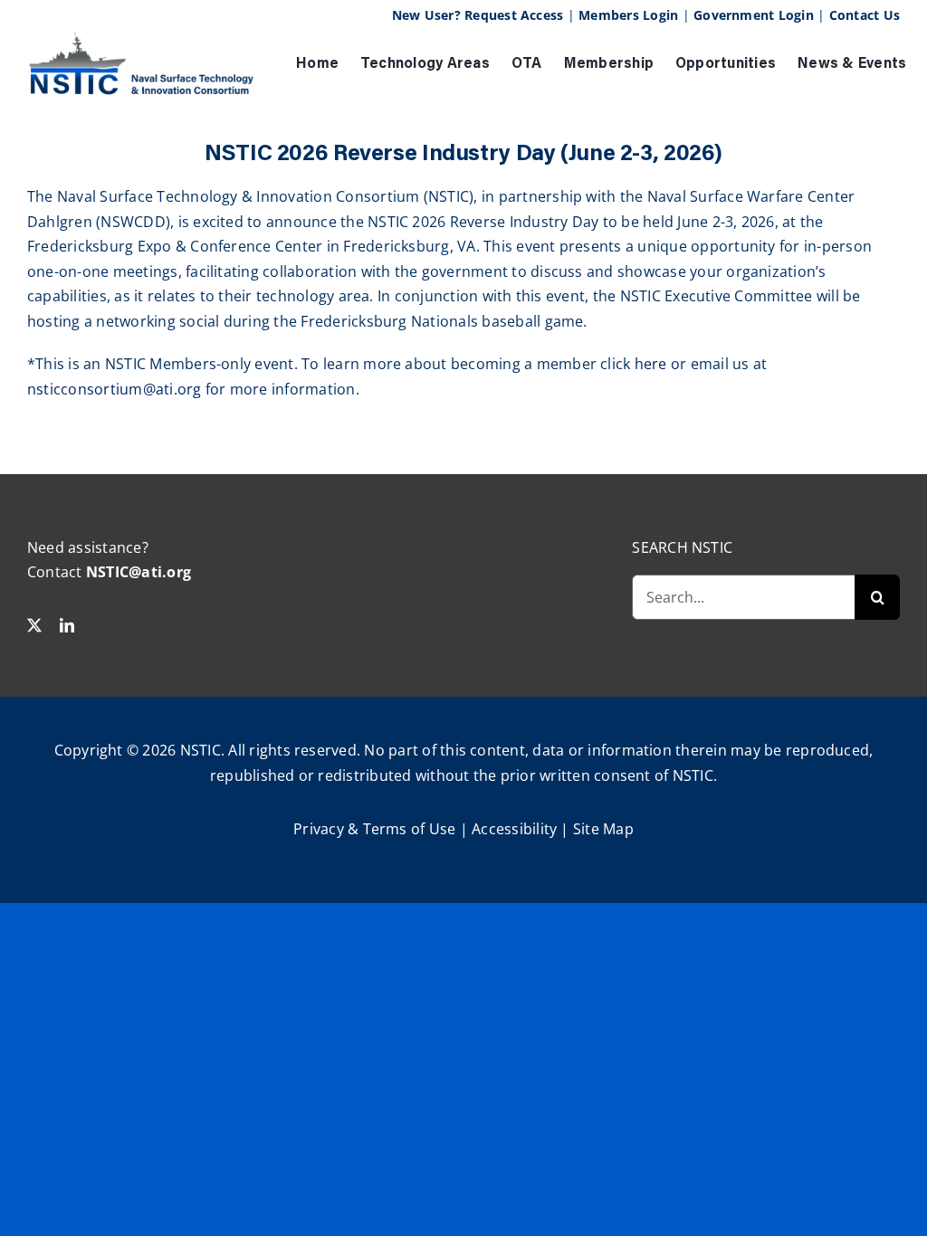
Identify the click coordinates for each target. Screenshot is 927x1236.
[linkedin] (67, 625)
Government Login (753, 15)
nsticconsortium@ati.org (114, 389)
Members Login (628, 15)
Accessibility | (522, 829)
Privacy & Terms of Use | (382, 829)
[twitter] (34, 625)
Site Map (603, 829)
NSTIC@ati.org (138, 572)
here (651, 364)
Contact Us (864, 15)
